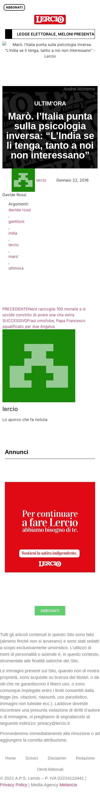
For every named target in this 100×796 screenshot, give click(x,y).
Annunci (16, 452)
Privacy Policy (13, 784)
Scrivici (31, 758)
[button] (94, 20)
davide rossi (19, 209)
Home (10, 758)
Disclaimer (57, 758)
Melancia (68, 784)
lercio (13, 244)
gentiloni (16, 221)
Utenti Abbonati (50, 769)
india (12, 233)
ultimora (16, 268)
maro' (13, 256)
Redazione (85, 758)
